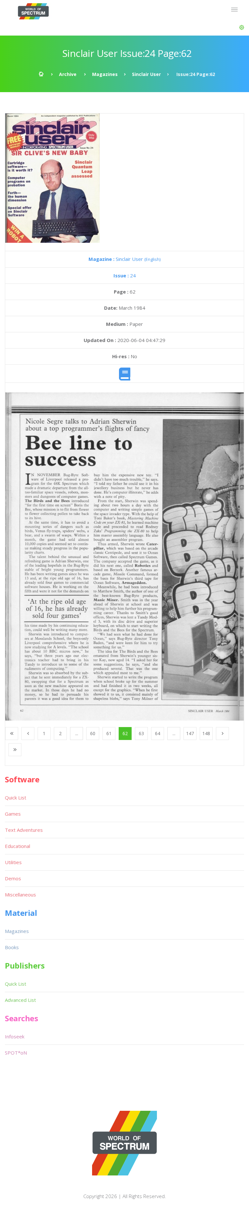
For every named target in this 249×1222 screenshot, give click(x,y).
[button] (241, 27)
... (76, 733)
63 (141, 733)
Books (12, 947)
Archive (68, 74)
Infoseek (14, 1036)
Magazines (105, 74)
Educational (17, 846)
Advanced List (20, 1000)
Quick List (15, 797)
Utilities (13, 862)
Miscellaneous (20, 894)
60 (92, 733)
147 (190, 733)
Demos (13, 878)
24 (124, 275)
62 (125, 733)
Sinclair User (146, 74)
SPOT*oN (16, 1052)
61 (109, 733)
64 (157, 733)
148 (206, 733)
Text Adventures (24, 830)
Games (13, 813)
